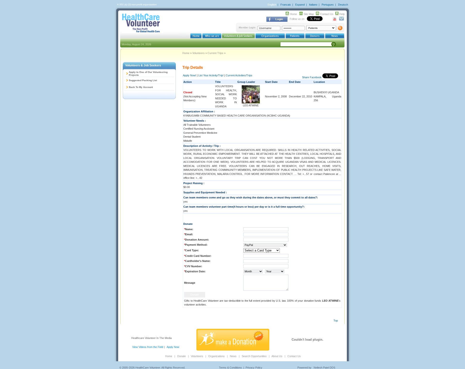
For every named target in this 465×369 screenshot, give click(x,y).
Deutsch (343, 4)
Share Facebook (312, 77)
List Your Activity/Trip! (211, 75)
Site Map (309, 14)
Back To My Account (141, 87)
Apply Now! (189, 75)
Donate (181, 356)
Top (335, 320)
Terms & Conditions (230, 367)
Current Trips (215, 53)
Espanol (300, 4)
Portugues (328, 4)
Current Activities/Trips (239, 75)
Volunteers (198, 53)
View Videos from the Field (147, 346)
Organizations (216, 356)
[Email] (341, 20)
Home (293, 14)
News (233, 356)
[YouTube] (334, 20)
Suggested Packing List (143, 80)
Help (342, 14)
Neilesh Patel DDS (324, 367)
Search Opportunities (254, 356)
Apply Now (173, 346)
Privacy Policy (254, 367)
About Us (276, 356)
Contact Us (326, 14)
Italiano (313, 4)
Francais (285, 4)
